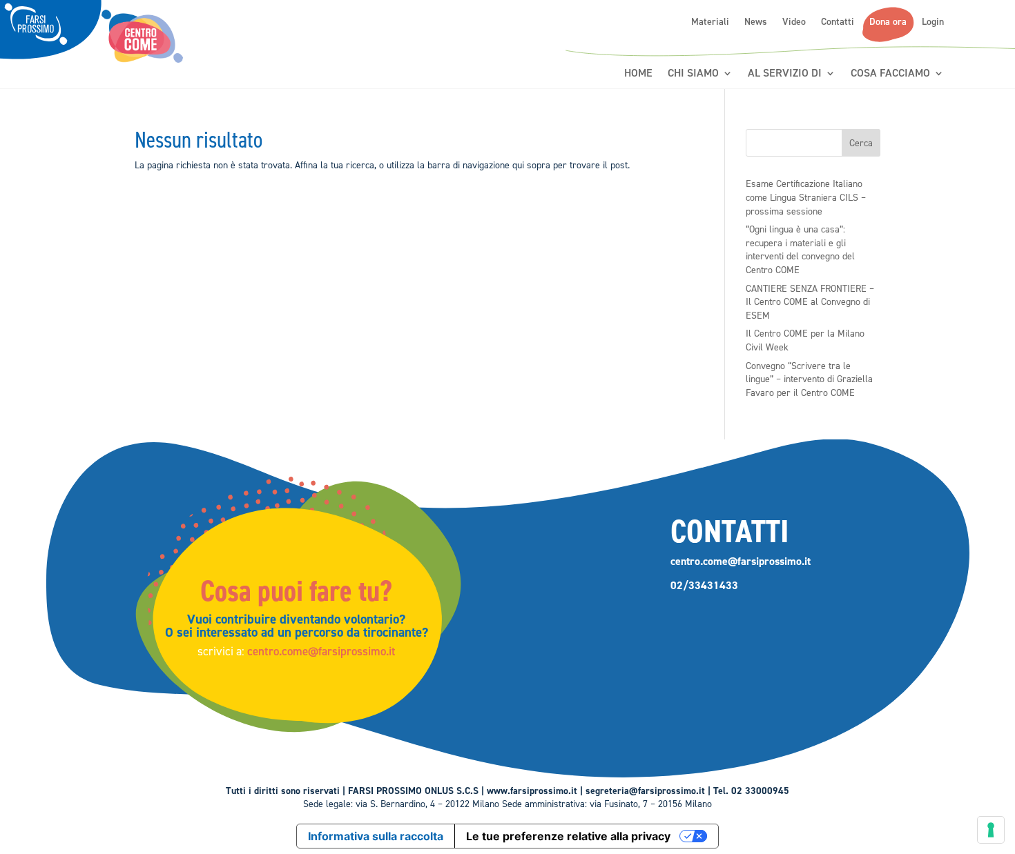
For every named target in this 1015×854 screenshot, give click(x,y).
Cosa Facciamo (890, 73)
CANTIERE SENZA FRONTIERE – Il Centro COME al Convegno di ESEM (810, 302)
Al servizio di (785, 73)
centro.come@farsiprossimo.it (321, 651)
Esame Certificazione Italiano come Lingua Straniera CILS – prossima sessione (806, 197)
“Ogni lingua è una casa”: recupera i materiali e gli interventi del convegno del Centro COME (800, 250)
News (755, 22)
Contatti (837, 22)
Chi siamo (693, 73)
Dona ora (888, 22)
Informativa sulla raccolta (375, 836)
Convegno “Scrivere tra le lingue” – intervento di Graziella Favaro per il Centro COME (809, 379)
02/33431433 (704, 585)
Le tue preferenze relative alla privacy (568, 836)
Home (638, 73)
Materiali (710, 22)
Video (794, 22)
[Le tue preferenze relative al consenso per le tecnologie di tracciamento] (991, 830)
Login (933, 22)
